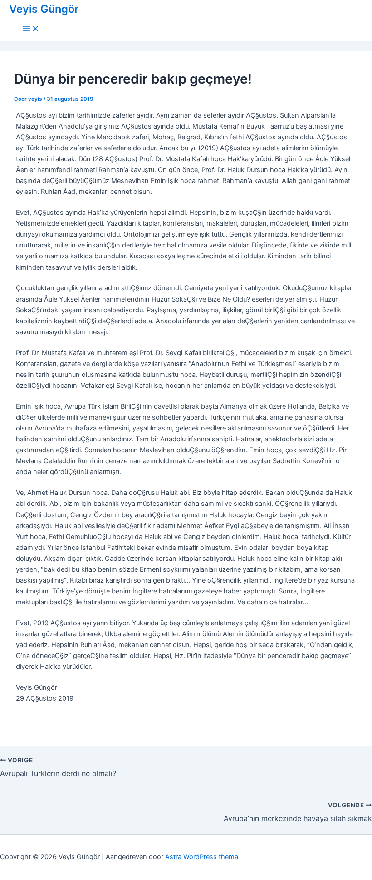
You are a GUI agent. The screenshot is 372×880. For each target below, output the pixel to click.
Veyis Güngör (43, 8)
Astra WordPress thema (201, 857)
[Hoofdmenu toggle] (31, 29)
